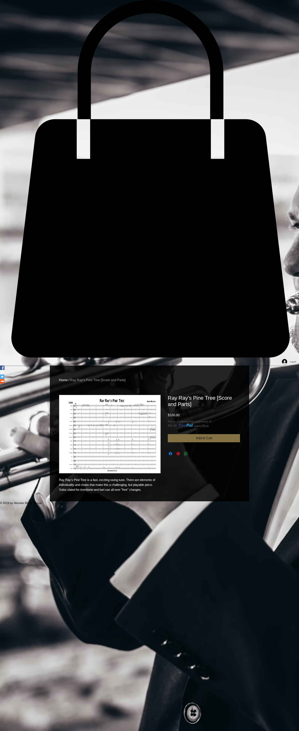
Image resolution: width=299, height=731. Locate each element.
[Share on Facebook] (170, 453)
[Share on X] (193, 453)
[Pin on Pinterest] (178, 453)
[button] (149, 179)
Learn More (201, 425)
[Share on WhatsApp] (185, 453)
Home (63, 380)
